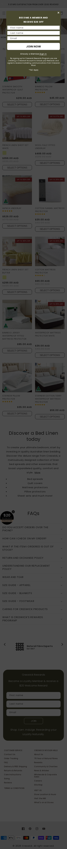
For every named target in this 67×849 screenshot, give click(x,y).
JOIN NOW (33, 46)
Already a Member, (33, 54)
